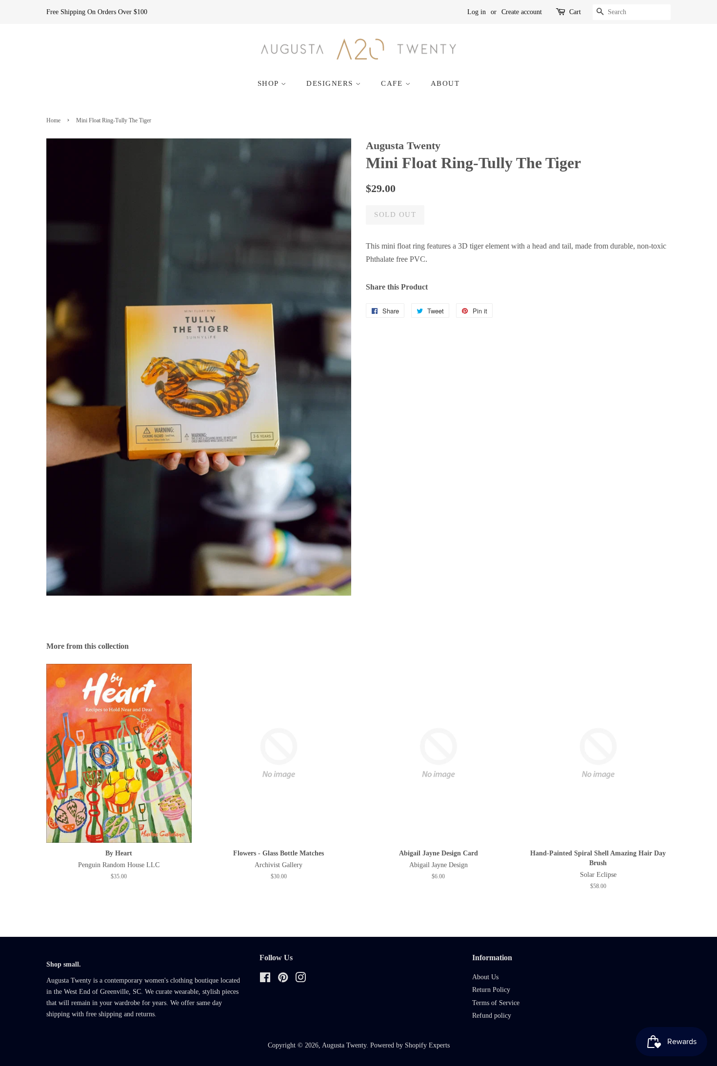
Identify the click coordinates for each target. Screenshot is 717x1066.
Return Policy (491, 989)
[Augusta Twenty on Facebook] (265, 979)
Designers (331, 83)
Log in (476, 12)
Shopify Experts (427, 1045)
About (445, 83)
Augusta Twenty (344, 1045)
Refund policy (491, 1015)
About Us (485, 977)
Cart (575, 12)
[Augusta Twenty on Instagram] (300, 979)
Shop (269, 83)
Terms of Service (495, 1003)
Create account (521, 12)
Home (53, 120)
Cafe (393, 83)
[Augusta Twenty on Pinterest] (283, 979)
